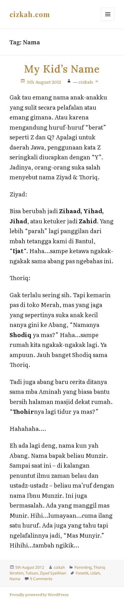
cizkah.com (30, 14)
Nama (15, 578)
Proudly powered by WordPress (39, 594)
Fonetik (82, 573)
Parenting (83, 567)
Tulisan (31, 573)
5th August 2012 (44, 82)
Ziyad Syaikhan (53, 573)
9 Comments (41, 578)
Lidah (95, 573)
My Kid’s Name (62, 68)
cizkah (86, 82)
